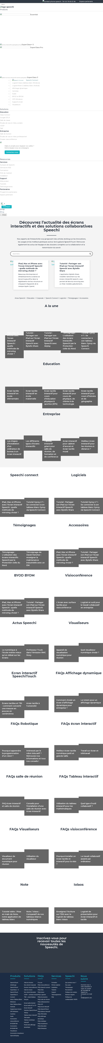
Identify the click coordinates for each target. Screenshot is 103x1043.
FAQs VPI (40, 1004)
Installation (54, 987)
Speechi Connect (52, 298)
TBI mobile (27, 1017)
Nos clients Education (30, 992)
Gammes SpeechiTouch (30, 1010)
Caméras (12, 1014)
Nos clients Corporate (30, 985)
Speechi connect (24, 475)
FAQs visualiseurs (42, 1023)
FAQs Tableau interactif (78, 776)
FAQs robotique (42, 1021)
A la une (51, 306)
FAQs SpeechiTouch (43, 1009)
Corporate (40, 298)
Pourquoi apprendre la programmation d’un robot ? (11, 753)
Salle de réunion (28, 982)
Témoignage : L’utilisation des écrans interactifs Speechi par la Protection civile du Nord (69, 341)
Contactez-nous (12, 152)
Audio (11, 1016)
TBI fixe (26, 1012)
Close (4, 215)
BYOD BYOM (24, 575)
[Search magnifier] (90, 253)
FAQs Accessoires (42, 997)
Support (54, 992)
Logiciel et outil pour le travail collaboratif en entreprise (90, 605)
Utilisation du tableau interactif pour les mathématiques (66, 806)
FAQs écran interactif (78, 724)
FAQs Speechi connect (44, 987)
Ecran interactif (28, 1008)
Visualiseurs (79, 623)
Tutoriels (54, 990)
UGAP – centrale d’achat (31, 994)
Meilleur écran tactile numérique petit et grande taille (66, 753)
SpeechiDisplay (14, 1035)
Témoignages (73, 298)
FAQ (53, 997)
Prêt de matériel (56, 985)
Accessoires (83, 298)
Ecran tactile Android (29, 1003)
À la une (40, 982)
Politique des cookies (71, 992)
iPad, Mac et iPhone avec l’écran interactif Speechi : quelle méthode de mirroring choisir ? (13, 343)
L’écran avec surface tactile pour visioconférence (66, 605)
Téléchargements (56, 994)
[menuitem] (3, 204)
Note (24, 885)
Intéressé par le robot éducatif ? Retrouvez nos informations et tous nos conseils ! (36, 756)
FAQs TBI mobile (42, 1014)
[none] (3, 204)
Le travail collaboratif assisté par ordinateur (90, 859)
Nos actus (68, 985)
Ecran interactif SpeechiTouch (24, 674)
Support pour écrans (15, 1009)
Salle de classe (28, 990)
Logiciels (63, 298)
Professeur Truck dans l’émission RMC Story (36, 652)
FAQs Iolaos (41, 992)
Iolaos (79, 885)
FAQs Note (41, 990)
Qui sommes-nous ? (70, 982)
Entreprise (51, 414)
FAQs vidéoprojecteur (43, 1002)
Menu (3, 4)
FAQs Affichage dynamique (79, 673)
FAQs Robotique (24, 724)
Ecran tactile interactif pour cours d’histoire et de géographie (88, 396)
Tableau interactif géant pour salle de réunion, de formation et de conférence (51, 449)
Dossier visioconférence (30, 987)
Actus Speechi (20, 298)
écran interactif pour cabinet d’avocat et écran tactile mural (70, 446)
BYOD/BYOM (14, 1023)
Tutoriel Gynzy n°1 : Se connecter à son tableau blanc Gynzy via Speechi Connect (88, 341)
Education (30, 298)
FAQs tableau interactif (44, 1011)
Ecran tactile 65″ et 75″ (30, 1005)
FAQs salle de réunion (24, 776)
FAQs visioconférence (78, 829)
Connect (12, 997)
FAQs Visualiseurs (24, 829)
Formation (54, 982)
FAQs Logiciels (42, 994)
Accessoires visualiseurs (17, 1033)
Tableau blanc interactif (30, 1015)
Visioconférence (78, 575)
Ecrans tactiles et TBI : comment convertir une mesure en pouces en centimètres (12, 708)
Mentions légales (70, 994)
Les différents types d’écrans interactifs (32, 443)
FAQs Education (42, 1026)
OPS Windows (14, 1011)
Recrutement (68, 990)
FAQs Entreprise (42, 1028)
